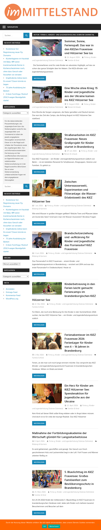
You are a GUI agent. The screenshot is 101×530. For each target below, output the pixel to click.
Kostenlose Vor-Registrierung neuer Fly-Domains (13, 52)
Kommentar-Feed (13, 295)
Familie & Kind (73, 60)
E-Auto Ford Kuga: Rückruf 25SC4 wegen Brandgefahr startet (15, 97)
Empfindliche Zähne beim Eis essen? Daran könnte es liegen (15, 81)
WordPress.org (12, 299)
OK (44, 526)
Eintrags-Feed (11, 292)
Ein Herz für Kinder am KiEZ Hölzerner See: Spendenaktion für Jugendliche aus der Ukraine (79, 393)
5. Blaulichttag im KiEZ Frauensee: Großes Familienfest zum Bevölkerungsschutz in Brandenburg (79, 479)
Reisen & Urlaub (74, 107)
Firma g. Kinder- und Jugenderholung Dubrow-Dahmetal (69, 206)
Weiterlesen (39, 78)
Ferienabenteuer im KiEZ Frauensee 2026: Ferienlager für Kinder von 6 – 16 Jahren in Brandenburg (80, 342)
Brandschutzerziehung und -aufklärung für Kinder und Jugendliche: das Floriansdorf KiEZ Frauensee (80, 241)
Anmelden (10, 289)
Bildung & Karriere (39, 209)
